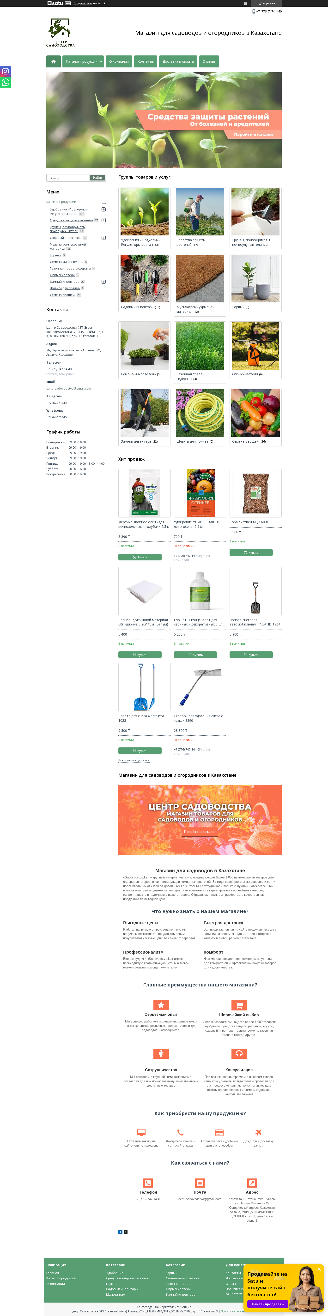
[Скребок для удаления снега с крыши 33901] (200, 687)
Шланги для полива (192, 441)
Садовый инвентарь (137, 307)
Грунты (111, 1283)
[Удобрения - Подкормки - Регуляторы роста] (144, 211)
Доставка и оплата (178, 61)
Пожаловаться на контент (239, 1311)
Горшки (238, 307)
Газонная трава (178, 1283)
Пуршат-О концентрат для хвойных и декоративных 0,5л (198, 622)
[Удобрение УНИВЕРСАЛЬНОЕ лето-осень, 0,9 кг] (200, 493)
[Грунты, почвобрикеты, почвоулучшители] (255, 211)
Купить (142, 557)
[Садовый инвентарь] (144, 278)
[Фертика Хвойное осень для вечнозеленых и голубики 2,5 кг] (144, 493)
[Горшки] (255, 278)
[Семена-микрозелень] (144, 346)
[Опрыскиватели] (255, 346)
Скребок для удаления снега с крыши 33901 (198, 718)
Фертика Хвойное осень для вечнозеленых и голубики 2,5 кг (144, 524)
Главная (52, 1273)
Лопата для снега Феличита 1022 (141, 718)
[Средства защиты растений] (200, 211)
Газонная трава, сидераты (189, 376)
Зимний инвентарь (136, 441)
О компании (119, 61)
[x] (126, 1233)
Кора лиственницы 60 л (249, 522)
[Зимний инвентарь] (144, 413)
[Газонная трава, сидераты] (200, 346)
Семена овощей (245, 441)
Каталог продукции (81, 61)
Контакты (146, 61)
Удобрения (114, 1273)
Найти (97, 178)
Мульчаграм (115, 1294)
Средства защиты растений (191, 242)
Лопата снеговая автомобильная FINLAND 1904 (255, 622)
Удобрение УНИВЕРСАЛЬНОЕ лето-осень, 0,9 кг (198, 524)
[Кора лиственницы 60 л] (256, 493)
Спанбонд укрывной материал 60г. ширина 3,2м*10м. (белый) (143, 622)
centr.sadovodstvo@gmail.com (68, 388)
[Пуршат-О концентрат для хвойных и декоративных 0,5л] (200, 591)
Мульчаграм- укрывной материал (195, 309)
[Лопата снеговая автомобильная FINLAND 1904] (256, 591)
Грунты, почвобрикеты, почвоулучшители (251, 242)
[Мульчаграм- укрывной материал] (200, 278)
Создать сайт (82, 3)
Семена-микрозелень (138, 374)
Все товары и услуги (132, 760)
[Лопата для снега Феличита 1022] (144, 687)
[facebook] (120, 1233)
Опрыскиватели (245, 374)
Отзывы (209, 61)
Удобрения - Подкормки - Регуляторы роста (142, 242)
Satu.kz (185, 1307)
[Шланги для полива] (200, 413)
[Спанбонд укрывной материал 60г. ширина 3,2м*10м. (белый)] (144, 591)
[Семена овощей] (255, 413)
